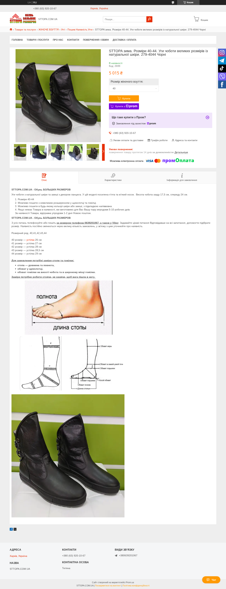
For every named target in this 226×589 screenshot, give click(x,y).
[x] (15, 529)
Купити (126, 98)
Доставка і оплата (124, 40)
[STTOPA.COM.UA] (23, 19)
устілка (30, 239)
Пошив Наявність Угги (80, 29)
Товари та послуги (25, 29)
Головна (17, 40)
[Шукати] (149, 19)
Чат (214, 579)
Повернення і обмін (96, 40)
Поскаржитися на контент (108, 585)
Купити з (120, 106)
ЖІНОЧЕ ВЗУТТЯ (48, 29)
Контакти (73, 40)
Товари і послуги (38, 40)
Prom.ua (130, 582)
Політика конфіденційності (136, 585)
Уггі (63, 29)
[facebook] (11, 529)
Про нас (58, 40)
